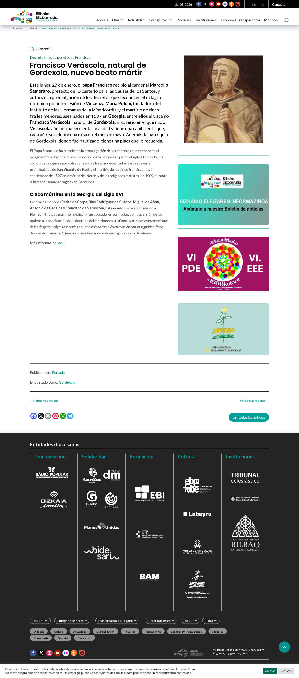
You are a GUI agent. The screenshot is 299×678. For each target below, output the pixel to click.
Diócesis (101, 20)
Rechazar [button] (286, 671)
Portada (58, 372)
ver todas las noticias (248, 417)
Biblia (209, 621)
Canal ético (84, 638)
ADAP (189, 621)
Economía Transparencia (240, 20)
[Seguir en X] (205, 4)
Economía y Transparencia (186, 631)
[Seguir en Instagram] (211, 4)
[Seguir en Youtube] (218, 4)
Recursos (184, 20)
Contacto (278, 4)
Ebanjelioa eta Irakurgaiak (115, 621)
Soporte (63, 638)
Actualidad (136, 20)
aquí (61, 243)
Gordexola (67, 382)
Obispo (117, 20)
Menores (271, 20)
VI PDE (39, 621)
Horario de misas (159, 621)
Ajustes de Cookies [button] (112, 673)
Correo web (41, 638)
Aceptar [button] (270, 671)
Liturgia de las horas (70, 621)
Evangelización (160, 20)
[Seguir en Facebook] (198, 4)
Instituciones (206, 20)
